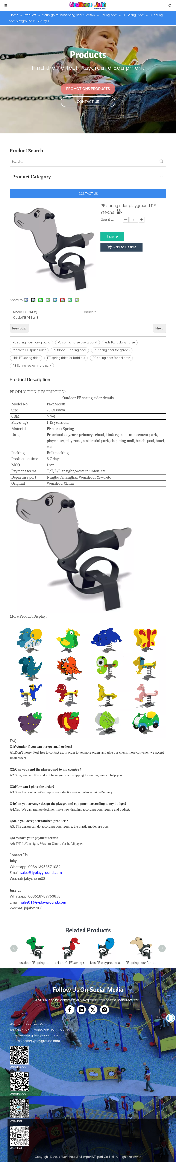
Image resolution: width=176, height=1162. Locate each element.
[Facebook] (69, 1009)
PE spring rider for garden (112, 350)
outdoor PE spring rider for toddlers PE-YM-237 (34, 962)
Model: (18, 312)
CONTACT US (88, 102)
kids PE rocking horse (120, 342)
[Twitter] (92, 1009)
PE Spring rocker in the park (32, 365)
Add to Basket (124, 247)
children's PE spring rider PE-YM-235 (70, 962)
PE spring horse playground (77, 342)
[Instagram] (104, 1009)
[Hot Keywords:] (161, 161)
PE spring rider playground (31, 342)
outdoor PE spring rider (69, 350)
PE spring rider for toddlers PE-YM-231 (141, 962)
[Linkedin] (81, 1009)
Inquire (112, 236)
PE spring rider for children (111, 358)
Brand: (88, 312)
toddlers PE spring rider (29, 350)
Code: (17, 318)
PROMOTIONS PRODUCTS (88, 89)
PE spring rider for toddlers (66, 358)
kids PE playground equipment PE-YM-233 (105, 962)
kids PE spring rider (26, 358)
